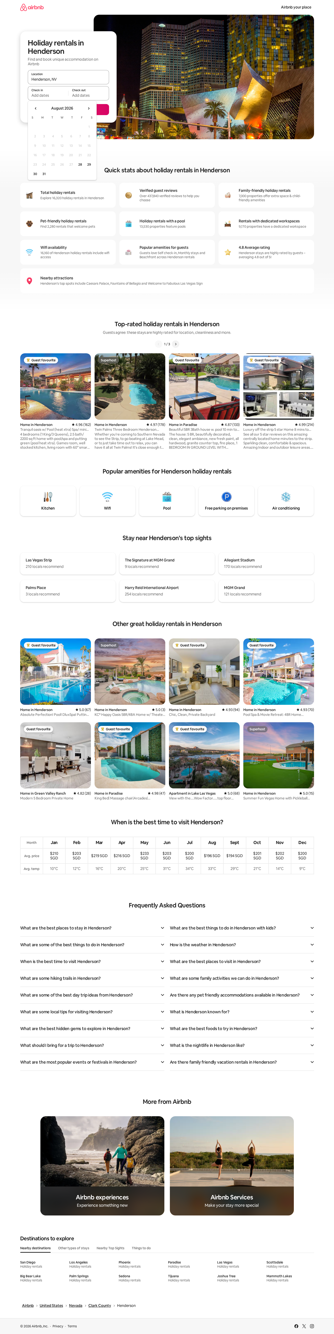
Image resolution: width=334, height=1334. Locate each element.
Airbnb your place (296, 7)
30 (35, 174)
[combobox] (68, 79)
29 (89, 164)
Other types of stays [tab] (73, 1248)
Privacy (58, 1326)
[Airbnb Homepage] (32, 7)
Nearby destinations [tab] (35, 1248)
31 (44, 174)
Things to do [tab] (141, 1248)
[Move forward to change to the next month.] (88, 108)
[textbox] (48, 95)
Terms (72, 1326)
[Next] (175, 344)
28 (80, 164)
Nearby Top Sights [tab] (110, 1248)
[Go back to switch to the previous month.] (35, 108)
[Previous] (158, 344)
